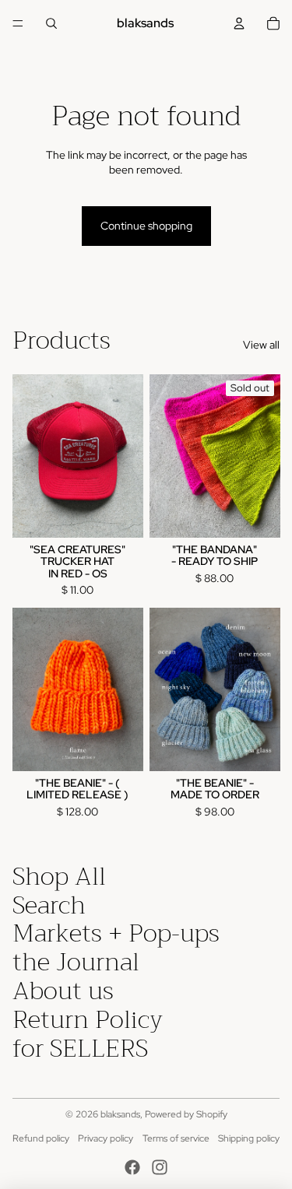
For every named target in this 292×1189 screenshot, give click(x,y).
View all (261, 345)
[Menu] (18, 23)
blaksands (120, 1114)
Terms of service (175, 1138)
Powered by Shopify (186, 1114)
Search (49, 905)
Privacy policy (105, 1138)
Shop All (59, 876)
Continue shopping (146, 226)
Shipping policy (249, 1138)
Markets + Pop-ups (116, 933)
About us (63, 991)
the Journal (75, 962)
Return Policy (87, 1019)
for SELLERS (80, 1048)
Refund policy (40, 1138)
